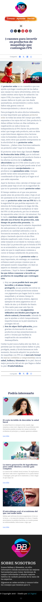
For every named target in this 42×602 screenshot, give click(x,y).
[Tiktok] (30, 31)
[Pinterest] (26, 31)
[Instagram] (15, 31)
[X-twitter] (19, 31)
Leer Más (6, 436)
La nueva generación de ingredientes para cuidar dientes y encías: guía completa (20, 467)
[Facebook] (11, 31)
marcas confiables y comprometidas (19, 358)
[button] (21, 26)
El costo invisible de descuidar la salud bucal (21, 421)
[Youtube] (22, 31)
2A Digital (32, 594)
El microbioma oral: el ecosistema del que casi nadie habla (20, 512)
